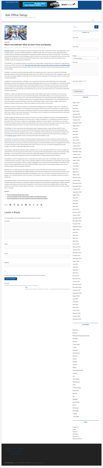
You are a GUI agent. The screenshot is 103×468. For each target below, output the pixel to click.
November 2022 (77, 221)
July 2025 (75, 128)
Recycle (75, 393)
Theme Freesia (22, 462)
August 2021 (76, 261)
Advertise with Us (77, 438)
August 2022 (76, 229)
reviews (34, 47)
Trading (75, 413)
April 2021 (75, 273)
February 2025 (77, 143)
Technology (76, 410)
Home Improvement (78, 370)
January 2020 (76, 316)
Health (74, 367)
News (74, 384)
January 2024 (76, 180)
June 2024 (75, 166)
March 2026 (76, 111)
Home (74, 429)
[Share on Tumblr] (33, 204)
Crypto (74, 347)
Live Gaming (76, 379)
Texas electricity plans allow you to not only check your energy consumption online (47, 65)
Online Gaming (77, 387)
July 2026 (75, 105)
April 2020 (75, 307)
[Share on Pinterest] (25, 204)
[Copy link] (41, 204)
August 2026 (76, 102)
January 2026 (76, 114)
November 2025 (77, 117)
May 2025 (75, 134)
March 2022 (76, 244)
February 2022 (77, 247)
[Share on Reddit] (29, 204)
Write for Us (76, 436)
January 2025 (76, 146)
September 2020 (77, 293)
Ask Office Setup (16, 15)
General (75, 364)
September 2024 (77, 157)
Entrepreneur (76, 353)
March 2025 (76, 140)
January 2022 (76, 249)
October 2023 (76, 189)
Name (6, 244)
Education (75, 350)
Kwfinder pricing (12, 135)
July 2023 (75, 197)
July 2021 (75, 264)
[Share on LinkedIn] (18, 204)
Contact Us (76, 427)
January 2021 (76, 281)
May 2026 (75, 108)
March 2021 (76, 275)
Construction (76, 344)
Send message (78, 91)
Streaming (75, 408)
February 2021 (77, 278)
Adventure (75, 330)
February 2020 (77, 313)
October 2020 (76, 290)
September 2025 (77, 122)
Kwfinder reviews (9, 50)
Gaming (75, 361)
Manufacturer (76, 382)
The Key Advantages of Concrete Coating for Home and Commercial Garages (27, 198)
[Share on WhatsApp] (21, 204)
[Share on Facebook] (10, 204)
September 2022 (77, 226)
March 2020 (76, 310)
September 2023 (77, 192)
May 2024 (75, 169)
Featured (7, 42)
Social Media (76, 402)
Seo (74, 396)
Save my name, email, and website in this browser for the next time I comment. (25, 275)
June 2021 (75, 267)
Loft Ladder (76, 416)
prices (30, 47)
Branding (75, 338)
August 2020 (76, 296)
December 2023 (77, 183)
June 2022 (75, 235)
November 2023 (77, 186)
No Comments (19, 47)
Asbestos (75, 333)
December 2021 (77, 252)
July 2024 (75, 163)
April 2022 (75, 241)
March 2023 (76, 209)
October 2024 (76, 154)
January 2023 (76, 215)
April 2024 (75, 171)
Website (7, 262)
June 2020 (75, 301)
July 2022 (75, 232)
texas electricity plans (40, 47)
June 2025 (75, 131)
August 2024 (76, 160)
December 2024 (77, 148)
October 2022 (76, 223)
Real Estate (76, 390)
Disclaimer (75, 434)
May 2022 (75, 238)
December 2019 (77, 319)
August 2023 (76, 195)
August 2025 (76, 125)
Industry (75, 373)
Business (75, 341)
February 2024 (77, 177)
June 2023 (75, 200)
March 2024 (76, 174)
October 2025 (76, 120)
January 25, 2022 (9, 47)
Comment (7, 221)
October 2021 (76, 255)
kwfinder (27, 47)
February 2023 (77, 212)
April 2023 (75, 206)
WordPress (28, 462)
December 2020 (77, 284)
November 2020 (77, 287)
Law (74, 376)
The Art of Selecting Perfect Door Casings (18, 194)
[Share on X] (14, 204)
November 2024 (77, 151)
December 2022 (77, 218)
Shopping (75, 399)
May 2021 (75, 270)
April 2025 (75, 137)
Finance (75, 359)
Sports (74, 405)
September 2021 (77, 258)
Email (6, 253)
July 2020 (75, 299)
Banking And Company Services (81, 335)
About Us (75, 431)
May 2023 (75, 203)
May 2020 (75, 304)
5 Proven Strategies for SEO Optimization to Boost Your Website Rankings (26, 196)
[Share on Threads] (37, 204)
